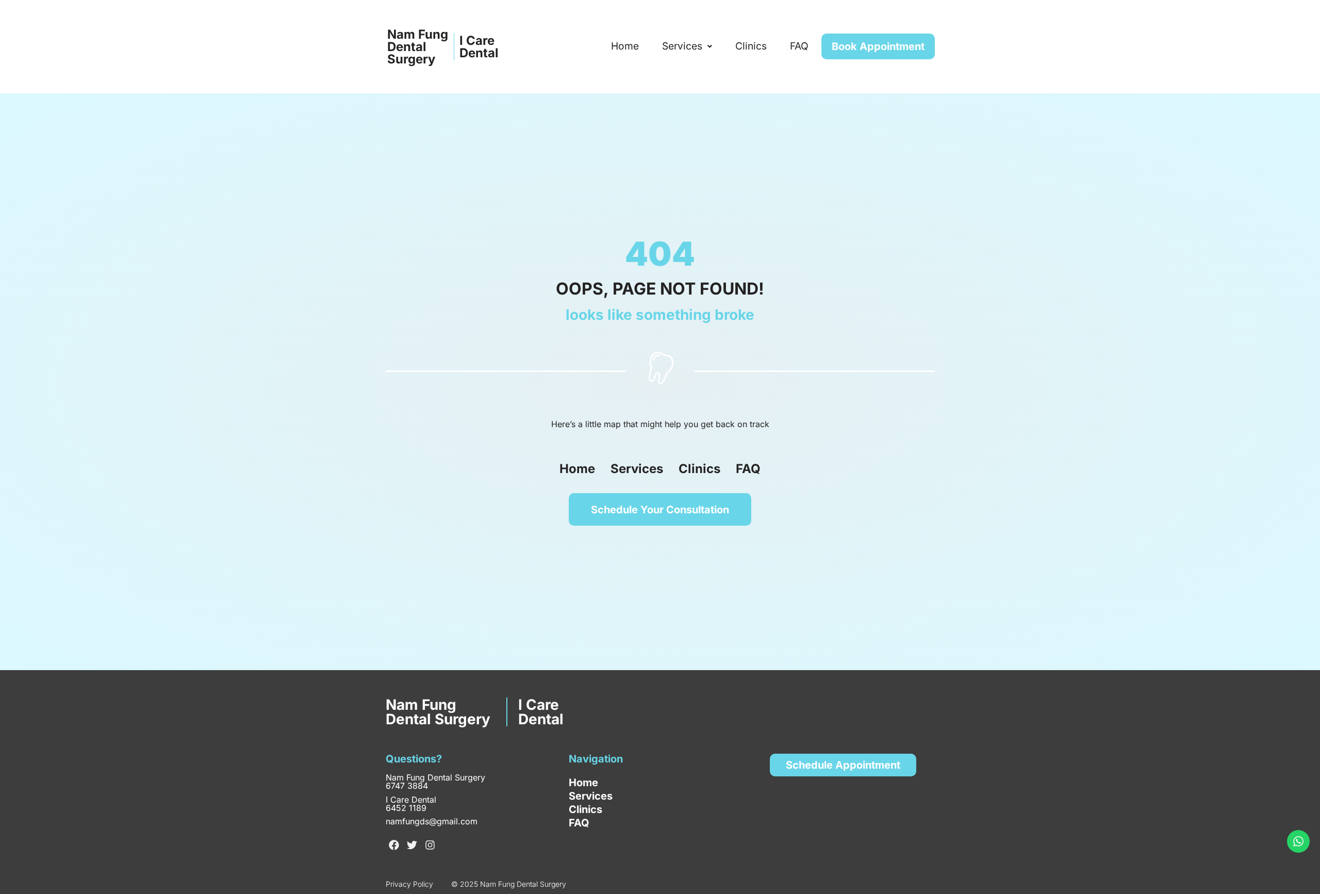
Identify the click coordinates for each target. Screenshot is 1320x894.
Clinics (751, 46)
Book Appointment (878, 46)
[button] (687, 46)
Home (625, 46)
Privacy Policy (409, 884)
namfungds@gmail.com (431, 821)
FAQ (799, 46)
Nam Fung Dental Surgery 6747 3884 (435, 781)
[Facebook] (394, 845)
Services (682, 46)
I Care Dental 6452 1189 (411, 803)
